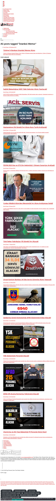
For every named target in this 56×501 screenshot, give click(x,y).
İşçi (8, 482)
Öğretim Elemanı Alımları (8, 18)
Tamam (13, 499)
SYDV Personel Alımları (8, 21)
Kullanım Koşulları (7, 444)
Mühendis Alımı (19, 484)
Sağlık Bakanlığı (49, 482)
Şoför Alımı (4, 485)
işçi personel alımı (27, 481)
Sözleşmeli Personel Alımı (9, 19)
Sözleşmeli (2, 484)
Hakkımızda (6, 28)
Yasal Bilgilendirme (7, 445)
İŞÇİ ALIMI (32, 491)
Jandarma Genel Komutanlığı (34, 484)
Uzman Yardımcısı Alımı (32, 482)
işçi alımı (22, 481)
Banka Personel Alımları (8, 13)
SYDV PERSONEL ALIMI (9, 495)
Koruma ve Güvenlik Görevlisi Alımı (16, 482)
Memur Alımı (6, 10)
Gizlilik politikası (19, 499)
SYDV (7, 482)
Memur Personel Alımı (38, 481)
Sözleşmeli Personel (17, 481)
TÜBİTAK (46, 484)
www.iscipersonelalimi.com (27, 457)
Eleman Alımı (6, 16)
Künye (4, 446)
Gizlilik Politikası (7, 443)
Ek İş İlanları (6, 15)
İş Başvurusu (44, 482)
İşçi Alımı (5, 12)
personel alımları (42, 484)
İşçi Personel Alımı (7, 8)
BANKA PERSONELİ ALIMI (31, 493)
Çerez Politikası (6, 441)
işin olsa (49, 481)
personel (44, 481)
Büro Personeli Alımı (12, 484)
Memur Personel (24, 482)
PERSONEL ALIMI (20, 491)
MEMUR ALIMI (6, 491)
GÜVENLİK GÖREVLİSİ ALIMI (10, 497)
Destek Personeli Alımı (25, 484)
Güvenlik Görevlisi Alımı (8, 17)
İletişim (5, 36)
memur (47, 481)
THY (53, 482)
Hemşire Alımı (6, 484)
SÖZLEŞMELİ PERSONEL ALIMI (11, 493)
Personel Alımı (6, 11)
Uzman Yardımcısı (39, 482)
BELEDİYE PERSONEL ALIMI (28, 495)
